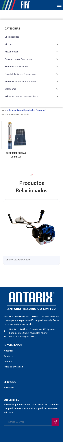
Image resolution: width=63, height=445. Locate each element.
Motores (9, 44)
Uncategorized (12, 36)
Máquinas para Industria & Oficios (21, 96)
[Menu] (47, 5)
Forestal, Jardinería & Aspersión (20, 74)
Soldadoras (10, 88)
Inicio (4, 110)
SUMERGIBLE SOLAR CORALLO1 (16, 154)
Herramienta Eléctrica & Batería (20, 81)
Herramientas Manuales (16, 66)
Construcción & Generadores (19, 59)
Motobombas (11, 51)
